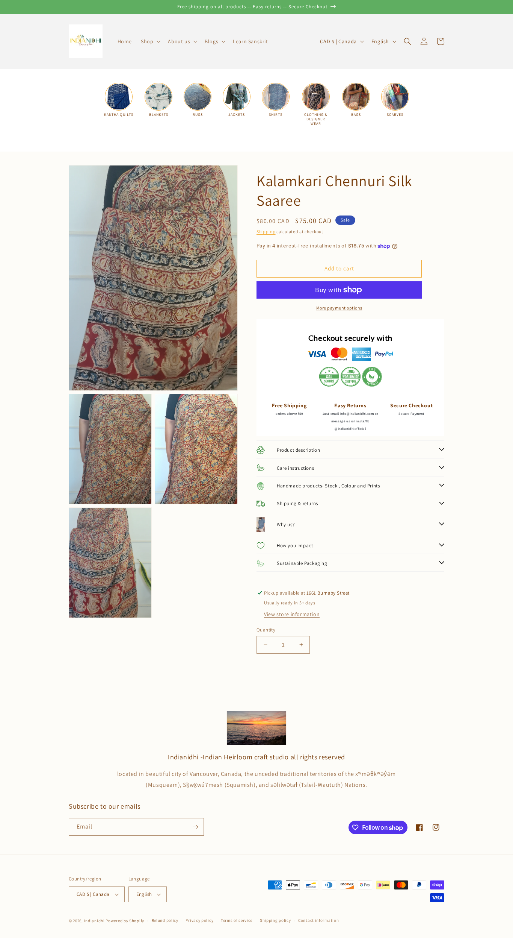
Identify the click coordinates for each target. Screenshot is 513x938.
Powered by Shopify (125, 920)
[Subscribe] (195, 827)
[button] (149, 41)
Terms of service (236, 920)
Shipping (266, 231)
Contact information (318, 920)
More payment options (339, 308)
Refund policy (165, 920)
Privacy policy (199, 920)
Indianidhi (94, 920)
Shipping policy (275, 920)
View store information (292, 614)
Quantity (265, 630)
